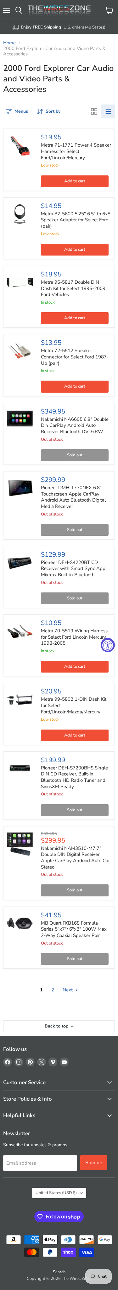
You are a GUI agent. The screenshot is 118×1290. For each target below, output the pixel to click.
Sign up (93, 1162)
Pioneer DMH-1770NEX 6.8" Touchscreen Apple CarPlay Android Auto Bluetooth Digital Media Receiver (73, 496)
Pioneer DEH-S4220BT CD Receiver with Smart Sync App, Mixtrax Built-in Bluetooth (73, 568)
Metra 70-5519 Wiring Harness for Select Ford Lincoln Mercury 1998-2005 (74, 637)
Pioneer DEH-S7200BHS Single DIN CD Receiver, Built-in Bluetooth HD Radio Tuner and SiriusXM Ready (74, 777)
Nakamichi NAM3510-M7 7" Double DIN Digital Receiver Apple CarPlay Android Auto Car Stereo (75, 857)
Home (9, 43)
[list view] (108, 111)
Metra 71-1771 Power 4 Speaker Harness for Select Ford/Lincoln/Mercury (76, 151)
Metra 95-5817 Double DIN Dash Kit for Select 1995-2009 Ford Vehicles (73, 288)
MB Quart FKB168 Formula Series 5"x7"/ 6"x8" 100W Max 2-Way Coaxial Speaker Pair (74, 929)
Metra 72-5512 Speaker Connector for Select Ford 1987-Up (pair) (75, 356)
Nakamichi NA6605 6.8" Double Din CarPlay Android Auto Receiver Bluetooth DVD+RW (75, 425)
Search (59, 1272)
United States (56, 1193)
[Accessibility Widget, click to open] (108, 645)
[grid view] (94, 111)
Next (68, 990)
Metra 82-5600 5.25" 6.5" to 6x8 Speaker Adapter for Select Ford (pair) (75, 220)
